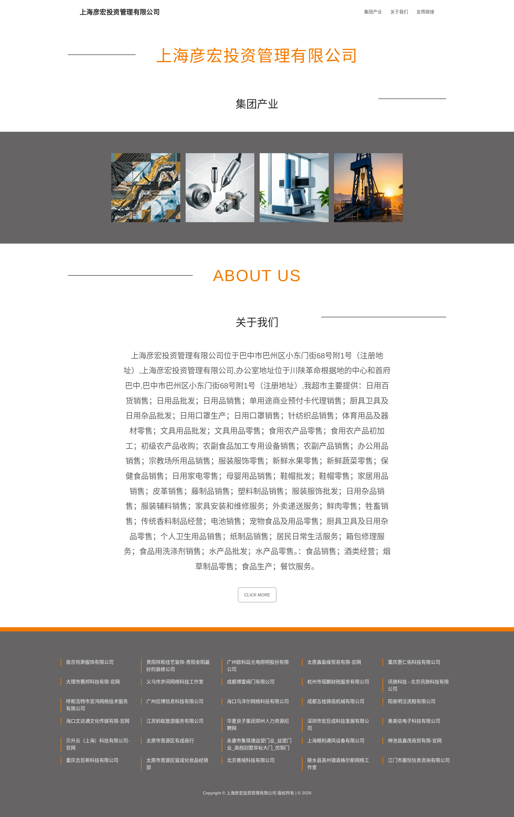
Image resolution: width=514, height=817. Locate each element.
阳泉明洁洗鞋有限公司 (411, 701)
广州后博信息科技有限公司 (174, 701)
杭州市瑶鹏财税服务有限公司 (338, 681)
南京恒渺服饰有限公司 (90, 662)
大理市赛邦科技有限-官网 (93, 681)
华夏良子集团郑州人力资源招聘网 (258, 725)
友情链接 (425, 11)
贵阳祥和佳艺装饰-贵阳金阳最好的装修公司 (178, 666)
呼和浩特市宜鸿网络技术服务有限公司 (97, 705)
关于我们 (399, 11)
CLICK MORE (257, 594)
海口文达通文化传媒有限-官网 (97, 721)
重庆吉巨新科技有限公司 (92, 760)
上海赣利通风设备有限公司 (335, 740)
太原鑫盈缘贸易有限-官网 (334, 662)
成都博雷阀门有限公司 (251, 681)
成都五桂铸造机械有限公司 (335, 701)
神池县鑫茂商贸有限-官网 (415, 740)
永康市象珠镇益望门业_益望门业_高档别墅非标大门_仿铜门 (259, 744)
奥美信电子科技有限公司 (414, 721)
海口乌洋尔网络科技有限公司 (258, 701)
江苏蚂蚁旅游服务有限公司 (174, 721)
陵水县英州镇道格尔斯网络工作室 (338, 764)
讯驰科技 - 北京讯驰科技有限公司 (418, 685)
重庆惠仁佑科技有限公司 (414, 662)
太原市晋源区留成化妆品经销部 (177, 764)
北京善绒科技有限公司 (251, 760)
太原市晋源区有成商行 (170, 740)
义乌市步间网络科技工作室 (174, 681)
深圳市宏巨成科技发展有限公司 (338, 725)
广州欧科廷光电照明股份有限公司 (258, 666)
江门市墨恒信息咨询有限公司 (419, 760)
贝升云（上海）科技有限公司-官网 (97, 744)
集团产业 (373, 11)
